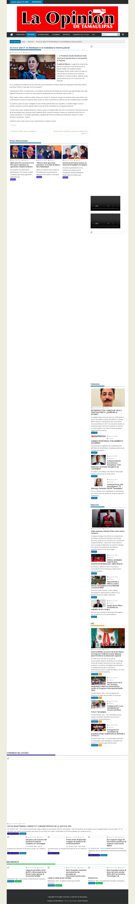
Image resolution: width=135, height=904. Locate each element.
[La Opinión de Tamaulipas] (67, 31)
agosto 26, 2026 (16, 160)
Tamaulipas (20, 34)
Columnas (56, 34)
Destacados (95, 674)
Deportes (66, 34)
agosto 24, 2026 (113, 725)
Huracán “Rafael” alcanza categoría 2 (24, 131)
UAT (93, 34)
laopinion (27, 52)
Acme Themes (83, 901)
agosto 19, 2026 (72, 837)
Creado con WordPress (55, 901)
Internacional (43, 34)
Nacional (31, 34)
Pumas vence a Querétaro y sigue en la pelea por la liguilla (71, 132)
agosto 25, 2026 (113, 577)
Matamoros (18, 881)
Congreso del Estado (81, 34)
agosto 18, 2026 (112, 837)
